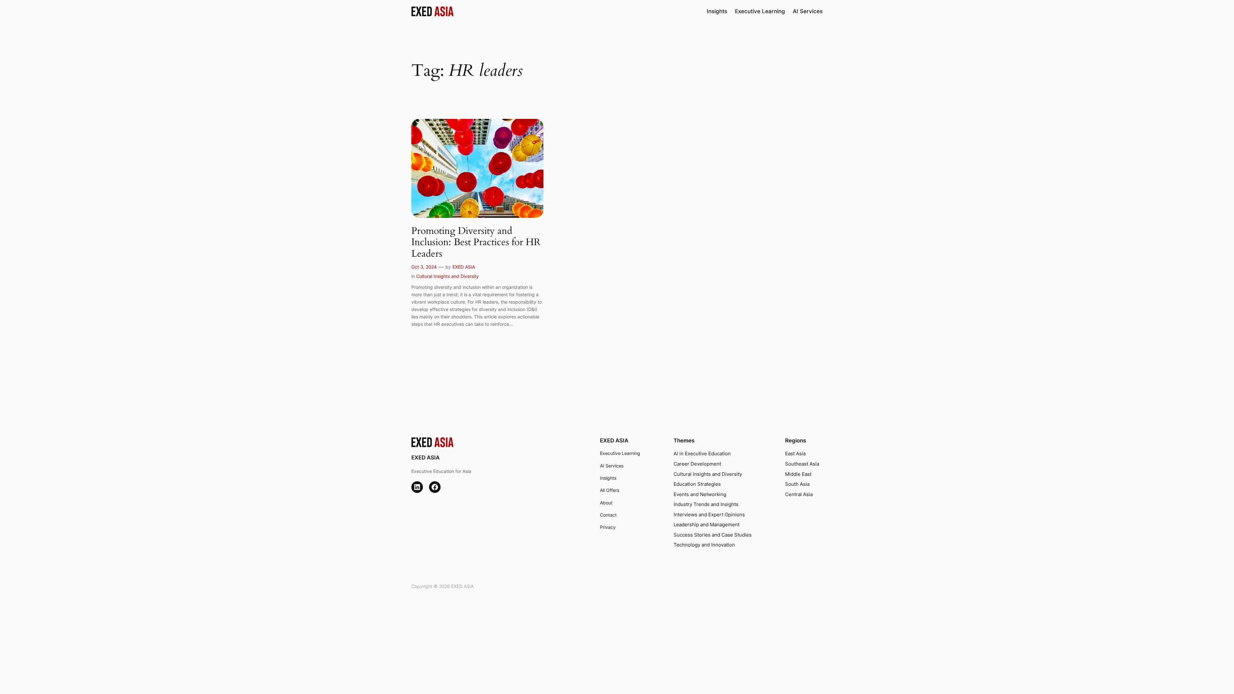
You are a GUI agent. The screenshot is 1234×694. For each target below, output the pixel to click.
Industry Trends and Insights (706, 504)
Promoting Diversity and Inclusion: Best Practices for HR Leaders (476, 243)
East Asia (795, 453)
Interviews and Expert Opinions (709, 515)
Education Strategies (697, 484)
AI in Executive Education (702, 453)
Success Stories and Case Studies (713, 535)
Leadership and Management (706, 524)
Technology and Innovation (704, 545)
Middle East (798, 474)
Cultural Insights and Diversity (447, 276)
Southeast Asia (802, 464)
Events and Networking (700, 494)
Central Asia (799, 494)
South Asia (797, 484)
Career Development (697, 464)
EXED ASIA (463, 267)
